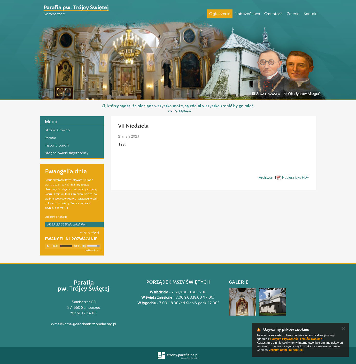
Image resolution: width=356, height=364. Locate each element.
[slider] (94, 245)
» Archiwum (265, 177)
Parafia (50, 138)
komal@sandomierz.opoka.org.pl (89, 323)
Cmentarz (273, 14)
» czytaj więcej (89, 232)
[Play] (48, 246)
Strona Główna (57, 130)
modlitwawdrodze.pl (93, 250)
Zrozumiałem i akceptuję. (286, 350)
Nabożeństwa (247, 14)
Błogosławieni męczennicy (66, 153)
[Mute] (84, 246)
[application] (73, 246)
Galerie (293, 14)
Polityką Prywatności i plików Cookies (296, 339)
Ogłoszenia (220, 14)
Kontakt (311, 14)
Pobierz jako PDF (295, 177)
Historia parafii (57, 145)
